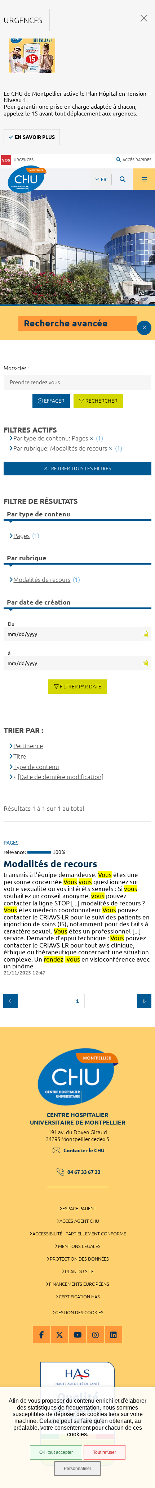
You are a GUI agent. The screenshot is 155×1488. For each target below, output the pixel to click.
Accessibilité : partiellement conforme (79, 1233)
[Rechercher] (122, 179)
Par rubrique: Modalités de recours (60, 448)
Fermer (144, 18)
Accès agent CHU (79, 1221)
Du (11, 624)
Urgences (24, 160)
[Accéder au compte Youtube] (77, 1334)
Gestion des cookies (79, 1312)
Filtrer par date (80, 686)
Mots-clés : (16, 368)
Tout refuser (104, 1452)
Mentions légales (79, 1246)
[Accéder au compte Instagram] (95, 1334)
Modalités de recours (50, 864)
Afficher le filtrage (144, 328)
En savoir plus (35, 137)
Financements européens (79, 1283)
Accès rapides (137, 160)
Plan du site (79, 1271)
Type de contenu (36, 766)
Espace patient (79, 1208)
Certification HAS (79, 1296)
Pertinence (28, 745)
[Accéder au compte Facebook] (41, 1334)
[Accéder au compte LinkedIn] (113, 1334)
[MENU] (144, 179)
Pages (21, 535)
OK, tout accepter (56, 1452)
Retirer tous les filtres (80, 468)
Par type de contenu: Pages (50, 438)
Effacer (54, 401)
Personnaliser (77, 1468)
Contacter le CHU (84, 1150)
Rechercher (101, 401)
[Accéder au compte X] (59, 1334)
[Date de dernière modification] (60, 776)
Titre (19, 756)
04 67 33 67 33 (84, 1172)
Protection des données (79, 1258)
